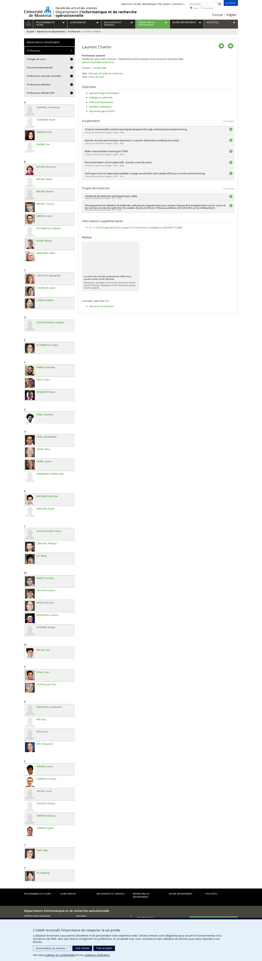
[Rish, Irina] (30, 735)
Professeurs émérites (39, 84)
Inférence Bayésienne (101, 102)
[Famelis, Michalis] (30, 371)
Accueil (30, 31)
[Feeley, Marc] (30, 383)
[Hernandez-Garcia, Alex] (30, 477)
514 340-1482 (99, 67)
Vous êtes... (212, 893)
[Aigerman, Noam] (30, 123)
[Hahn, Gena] (30, 452)
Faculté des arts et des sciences (76, 8)
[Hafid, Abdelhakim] (30, 440)
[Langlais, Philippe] (30, 547)
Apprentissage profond (101, 111)
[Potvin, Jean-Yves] (30, 688)
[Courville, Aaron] (30, 291)
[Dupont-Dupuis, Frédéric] (30, 326)
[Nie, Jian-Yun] (30, 653)
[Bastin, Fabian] (30, 182)
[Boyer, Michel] (30, 244)
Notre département (180, 893)
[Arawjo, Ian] (30, 147)
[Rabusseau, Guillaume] (30, 710)
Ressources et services (111, 893)
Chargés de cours (36, 59)
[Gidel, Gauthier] (30, 418)
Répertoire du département (51, 31)
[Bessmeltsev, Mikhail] (30, 232)
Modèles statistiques (100, 106)
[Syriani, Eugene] (30, 831)
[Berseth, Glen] (30, 219)
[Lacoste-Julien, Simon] (30, 534)
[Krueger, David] (30, 512)
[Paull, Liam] (30, 675)
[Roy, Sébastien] (30, 747)
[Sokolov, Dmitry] (30, 807)
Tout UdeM (208, 8)
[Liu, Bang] (30, 559)
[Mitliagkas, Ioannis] (30, 618)
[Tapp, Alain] (30, 854)
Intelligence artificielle (100, 97)
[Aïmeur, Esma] (30, 135)
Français (217, 15)
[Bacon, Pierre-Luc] (30, 170)
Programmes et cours (37, 893)
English (231, 15)
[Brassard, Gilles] (30, 256)
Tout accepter (104, 948)
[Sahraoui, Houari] (30, 782)
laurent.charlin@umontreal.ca (98, 62)
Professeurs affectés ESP (41, 92)
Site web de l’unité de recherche (106, 73)
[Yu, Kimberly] (30, 876)
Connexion (177, 4)
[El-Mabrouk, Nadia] (30, 348)
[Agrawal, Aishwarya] (30, 111)
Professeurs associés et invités (44, 75)
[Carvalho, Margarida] (30, 279)
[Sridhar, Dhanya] (30, 819)
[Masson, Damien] (30, 594)
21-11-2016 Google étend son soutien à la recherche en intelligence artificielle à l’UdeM (135, 227)
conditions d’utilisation (97, 955)
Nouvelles (81, 915)
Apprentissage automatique (104, 93)
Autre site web (96, 76)
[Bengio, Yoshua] (30, 207)
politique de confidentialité (60, 955)
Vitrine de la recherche (101, 306)
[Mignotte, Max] (30, 606)
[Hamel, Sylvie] (30, 465)
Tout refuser (82, 948)
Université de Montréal (37, 11)
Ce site (195, 8)
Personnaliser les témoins (52, 948)
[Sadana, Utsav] (30, 770)
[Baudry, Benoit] (30, 195)
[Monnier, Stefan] (30, 630)
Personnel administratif (39, 67)
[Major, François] (30, 581)
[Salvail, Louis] (30, 794)
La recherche (68, 893)
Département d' (96, 13)
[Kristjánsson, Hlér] (30, 499)
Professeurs (74, 31)
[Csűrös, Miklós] (30, 303)
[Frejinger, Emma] (30, 395)
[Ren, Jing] (30, 722)
